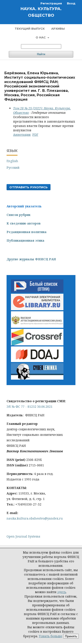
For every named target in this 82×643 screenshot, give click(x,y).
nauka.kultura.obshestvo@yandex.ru (35, 518)
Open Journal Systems (23, 536)
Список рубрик (18, 215)
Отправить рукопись (28, 187)
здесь (61, 592)
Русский (13, 167)
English (12, 161)
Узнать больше (50, 636)
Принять (71, 636)
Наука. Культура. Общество (41, 12)
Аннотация (22, 134)
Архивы (58, 28)
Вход (71, 3)
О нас (41, 37)
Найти (41, 54)
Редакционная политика (27, 232)
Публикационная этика (25, 240)
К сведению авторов (24, 223)
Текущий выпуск (30, 28)
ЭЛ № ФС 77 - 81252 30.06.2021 (29, 406)
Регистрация (51, 3)
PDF (35, 134)
